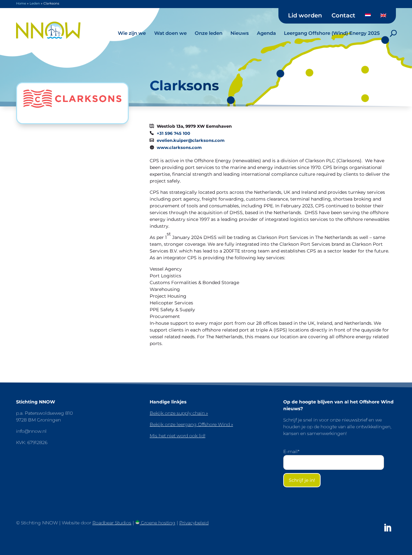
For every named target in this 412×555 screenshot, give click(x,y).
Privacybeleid (194, 523)
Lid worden (305, 16)
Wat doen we (170, 33)
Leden (35, 3)
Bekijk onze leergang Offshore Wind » (191, 424)
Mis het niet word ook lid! (177, 436)
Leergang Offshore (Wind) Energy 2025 (332, 33)
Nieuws (239, 33)
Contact (343, 16)
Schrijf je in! (302, 480)
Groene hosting (157, 523)
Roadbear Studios (111, 523)
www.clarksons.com (179, 147)
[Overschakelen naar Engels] (383, 18)
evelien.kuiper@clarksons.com (191, 140)
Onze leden (208, 33)
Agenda (266, 33)
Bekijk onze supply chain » (179, 413)
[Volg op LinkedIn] (387, 528)
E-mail (291, 451)
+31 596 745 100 (173, 133)
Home (21, 3)
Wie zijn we (132, 33)
